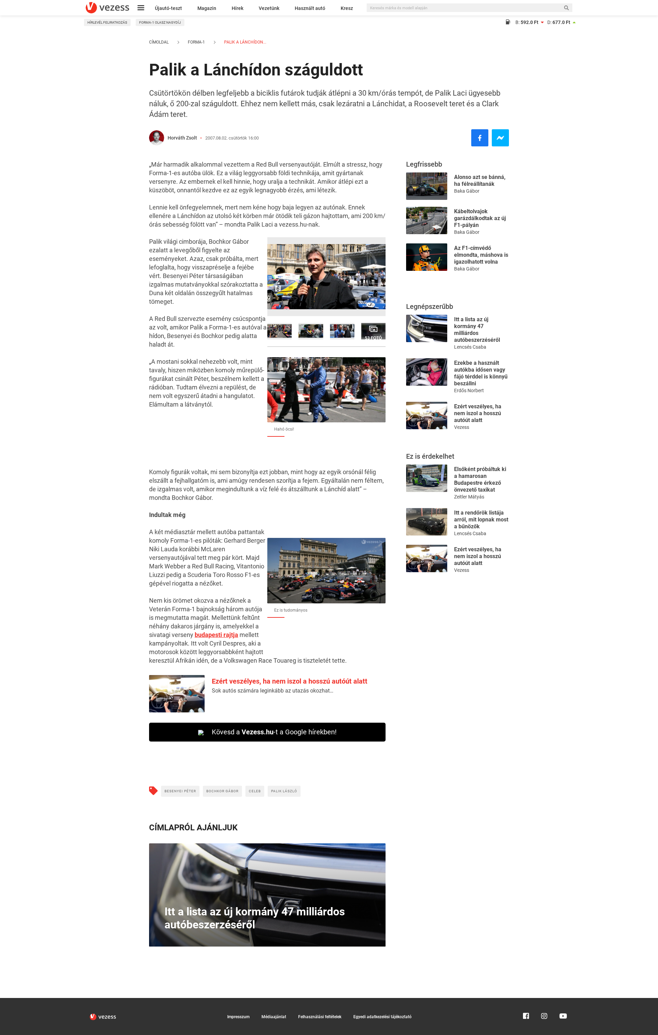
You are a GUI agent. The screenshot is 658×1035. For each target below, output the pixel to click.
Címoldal (159, 42)
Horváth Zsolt (182, 138)
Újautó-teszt (168, 8)
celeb (255, 791)
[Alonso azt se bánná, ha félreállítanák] (426, 185)
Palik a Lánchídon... (244, 42)
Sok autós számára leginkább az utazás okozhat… (272, 690)
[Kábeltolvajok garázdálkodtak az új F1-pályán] (426, 220)
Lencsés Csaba (470, 347)
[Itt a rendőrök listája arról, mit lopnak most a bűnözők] (426, 521)
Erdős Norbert (469, 390)
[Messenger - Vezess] (500, 137)
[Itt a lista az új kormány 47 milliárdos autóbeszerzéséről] (426, 328)
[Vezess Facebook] (526, 1001)
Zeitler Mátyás (469, 497)
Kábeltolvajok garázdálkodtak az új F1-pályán (480, 218)
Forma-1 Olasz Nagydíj (160, 22)
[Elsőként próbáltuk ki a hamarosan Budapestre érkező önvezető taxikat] (426, 477)
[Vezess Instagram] (544, 1001)
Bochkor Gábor (222, 791)
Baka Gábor (466, 191)
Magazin (206, 8)
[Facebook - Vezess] (479, 137)
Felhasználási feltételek (319, 1016)
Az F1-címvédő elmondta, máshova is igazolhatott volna (481, 255)
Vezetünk (269, 8)
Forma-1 (196, 42)
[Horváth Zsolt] (156, 137)
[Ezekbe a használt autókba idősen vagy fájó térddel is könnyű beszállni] (426, 371)
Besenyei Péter (180, 791)
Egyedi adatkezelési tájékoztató (382, 1016)
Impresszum (238, 1016)
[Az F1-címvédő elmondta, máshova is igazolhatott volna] (426, 256)
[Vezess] (107, 7)
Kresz (347, 8)
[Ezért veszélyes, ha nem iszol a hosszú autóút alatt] (426, 415)
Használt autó (310, 8)
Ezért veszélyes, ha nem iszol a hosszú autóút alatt (289, 681)
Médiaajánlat (273, 1016)
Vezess (461, 427)
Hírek (237, 8)
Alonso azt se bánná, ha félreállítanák (479, 180)
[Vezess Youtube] (562, 1001)
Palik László (284, 791)
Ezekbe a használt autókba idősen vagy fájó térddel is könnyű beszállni (481, 373)
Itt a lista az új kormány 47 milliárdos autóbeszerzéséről (477, 329)
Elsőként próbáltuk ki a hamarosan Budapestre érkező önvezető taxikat (480, 479)
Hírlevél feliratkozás (107, 22)
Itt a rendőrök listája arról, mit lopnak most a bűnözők (481, 519)
